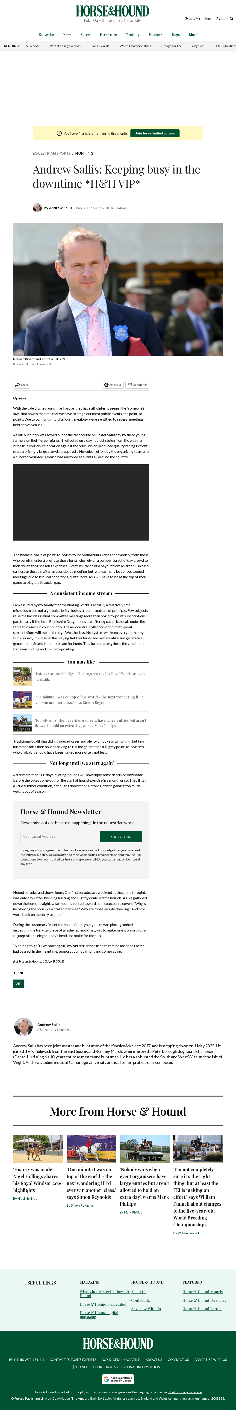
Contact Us (140, 1300)
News (67, 34)
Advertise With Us (146, 1308)
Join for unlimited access (155, 133)
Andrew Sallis (60, 207)
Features (121, 208)
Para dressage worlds (65, 46)
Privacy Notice (36, 855)
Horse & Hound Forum (202, 1308)
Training (132, 34)
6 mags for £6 (171, 46)
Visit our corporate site (185, 1392)
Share (24, 385)
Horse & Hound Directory (204, 1300)
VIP (18, 983)
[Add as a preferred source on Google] (118, 1379)
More (193, 34)
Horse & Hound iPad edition (103, 1304)
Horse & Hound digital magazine (99, 1314)
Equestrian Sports (52, 153)
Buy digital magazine (121, 1360)
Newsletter (140, 385)
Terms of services (76, 850)
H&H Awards (100, 46)
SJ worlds (33, 46)
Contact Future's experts (73, 1360)
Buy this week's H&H (26, 1360)
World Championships (135, 46)
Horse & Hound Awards (203, 1291)
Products (155, 34)
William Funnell (188, 1233)
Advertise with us (211, 1360)
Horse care (108, 34)
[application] (81, 502)
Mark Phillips (133, 1212)
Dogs (176, 34)
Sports (86, 34)
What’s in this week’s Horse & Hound (105, 1293)
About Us (138, 1291)
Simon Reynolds (82, 1205)
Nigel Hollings (27, 1198)
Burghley (197, 46)
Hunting (84, 153)
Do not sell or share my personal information (118, 1367)
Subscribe (46, 34)
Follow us (115, 385)
